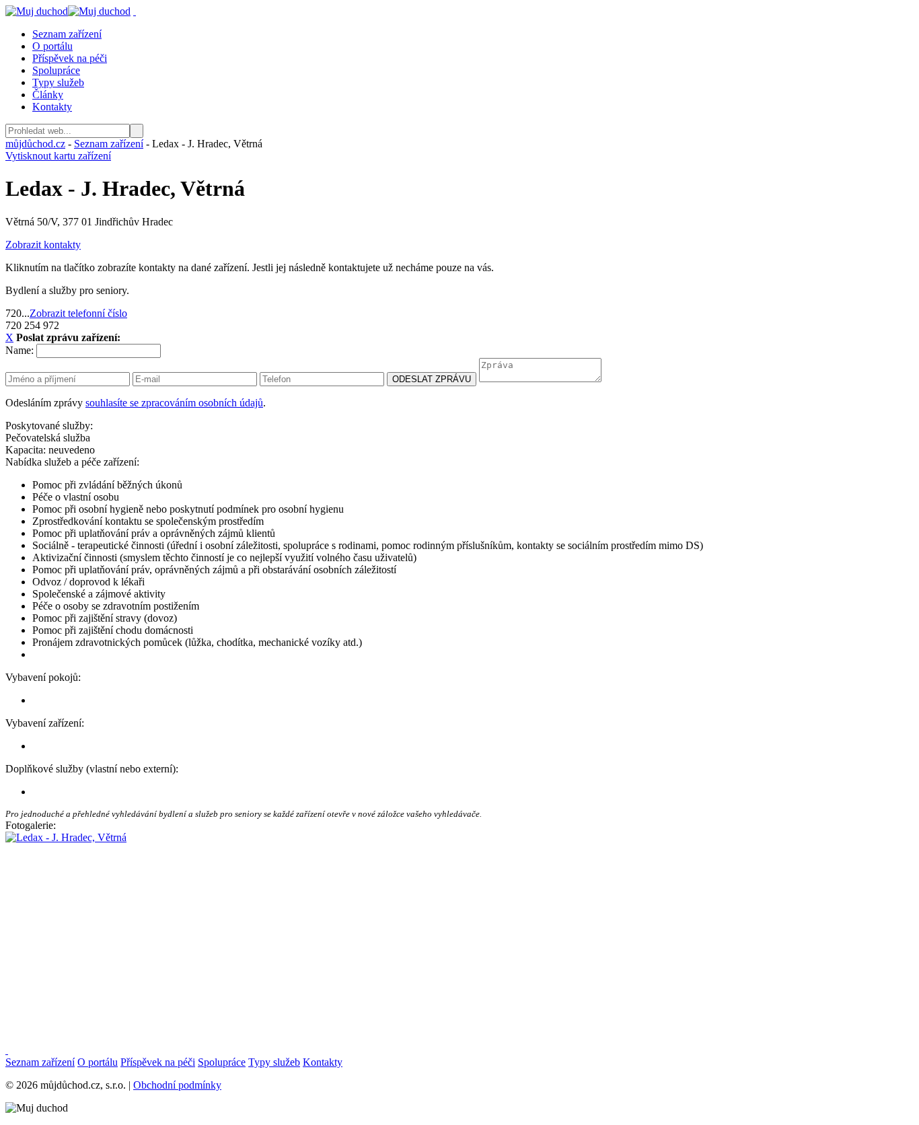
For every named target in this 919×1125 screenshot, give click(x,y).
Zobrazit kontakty (43, 244)
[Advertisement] (409, 938)
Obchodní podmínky (177, 1085)
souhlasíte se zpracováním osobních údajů (174, 402)
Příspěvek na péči (69, 58)
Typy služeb (58, 82)
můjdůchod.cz (35, 143)
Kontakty (52, 106)
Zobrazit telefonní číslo (78, 313)
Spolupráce (56, 70)
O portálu (52, 46)
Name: (19, 350)
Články (47, 94)
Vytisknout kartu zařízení (58, 155)
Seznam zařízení (67, 34)
